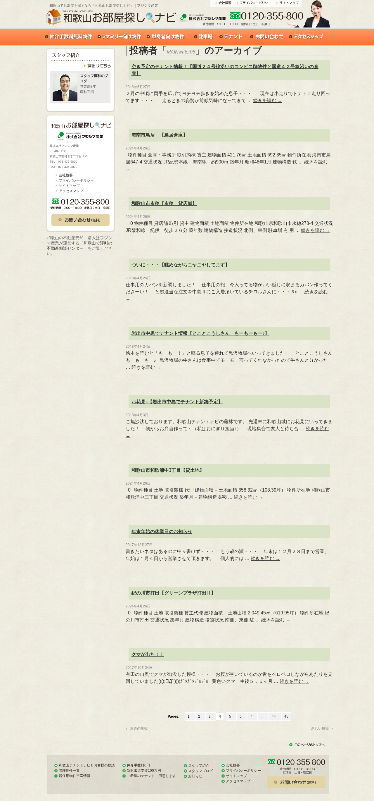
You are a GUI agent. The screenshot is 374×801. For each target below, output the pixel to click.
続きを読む (267, 100)
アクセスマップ (308, 36)
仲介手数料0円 (138, 765)
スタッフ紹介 (198, 766)
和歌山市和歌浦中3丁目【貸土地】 (167, 470)
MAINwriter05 (181, 51)
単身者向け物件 (166, 36)
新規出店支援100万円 (144, 771)
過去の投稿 (137, 728)
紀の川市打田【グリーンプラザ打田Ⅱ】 (173, 592)
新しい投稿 (322, 728)
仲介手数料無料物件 (69, 36)
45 (286, 716)
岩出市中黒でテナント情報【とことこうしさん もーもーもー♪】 (200, 333)
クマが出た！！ (147, 654)
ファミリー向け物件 (120, 36)
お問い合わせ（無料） (80, 219)
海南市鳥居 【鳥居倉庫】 (159, 134)
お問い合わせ (284, 19)
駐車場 (203, 36)
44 (275, 716)
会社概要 (225, 4)
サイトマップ (288, 4)
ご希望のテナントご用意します (151, 776)
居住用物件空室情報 (74, 776)
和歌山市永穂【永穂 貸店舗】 (164, 203)
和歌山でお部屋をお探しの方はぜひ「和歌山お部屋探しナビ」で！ (110, 18)
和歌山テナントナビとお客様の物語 (87, 765)
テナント (231, 36)
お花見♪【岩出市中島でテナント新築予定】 (177, 401)
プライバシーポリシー (255, 4)
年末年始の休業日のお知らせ (161, 531)
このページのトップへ (307, 745)
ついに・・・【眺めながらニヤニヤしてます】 (180, 264)
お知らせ (195, 776)
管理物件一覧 (69, 771)
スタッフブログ (200, 771)
